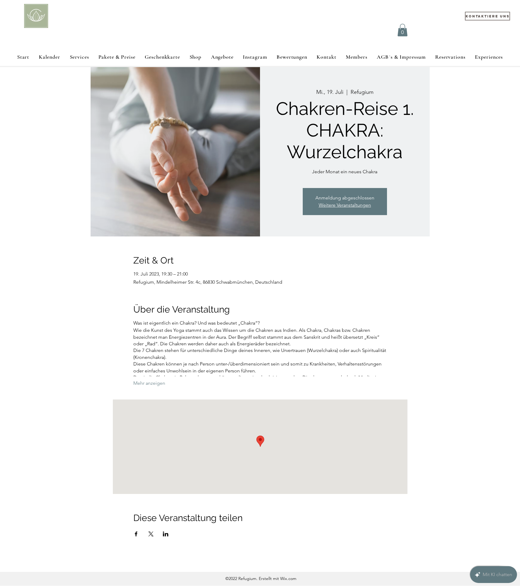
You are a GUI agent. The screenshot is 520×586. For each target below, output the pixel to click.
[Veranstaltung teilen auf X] (151, 534)
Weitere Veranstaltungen (345, 205)
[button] (402, 30)
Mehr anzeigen (149, 383)
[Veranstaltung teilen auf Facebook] (136, 534)
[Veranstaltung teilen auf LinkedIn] (166, 534)
